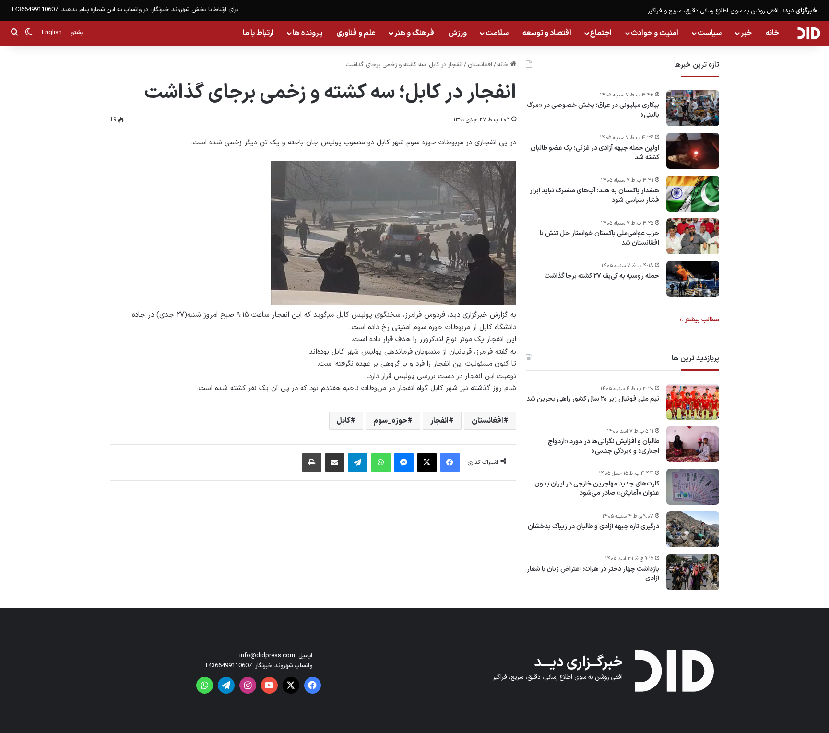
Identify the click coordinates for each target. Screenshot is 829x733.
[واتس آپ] (381, 462)
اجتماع (601, 33)
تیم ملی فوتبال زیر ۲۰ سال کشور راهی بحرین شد (592, 399)
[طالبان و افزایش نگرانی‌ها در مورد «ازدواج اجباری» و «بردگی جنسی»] (692, 444)
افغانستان (480, 65)
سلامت (497, 33)
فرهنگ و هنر (414, 33)
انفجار (439, 420)
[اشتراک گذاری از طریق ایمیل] (334, 462)
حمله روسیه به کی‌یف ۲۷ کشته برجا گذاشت (602, 276)
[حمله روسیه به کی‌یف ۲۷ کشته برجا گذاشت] (692, 279)
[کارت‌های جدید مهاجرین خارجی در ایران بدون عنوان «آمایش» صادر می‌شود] (692, 487)
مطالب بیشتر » (699, 320)
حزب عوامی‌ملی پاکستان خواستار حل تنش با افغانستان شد (599, 238)
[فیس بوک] (450, 462)
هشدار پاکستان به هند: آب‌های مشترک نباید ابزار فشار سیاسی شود (594, 195)
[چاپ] (311, 462)
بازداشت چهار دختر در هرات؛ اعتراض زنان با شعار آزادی (593, 574)
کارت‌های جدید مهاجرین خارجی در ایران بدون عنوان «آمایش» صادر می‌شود (596, 488)
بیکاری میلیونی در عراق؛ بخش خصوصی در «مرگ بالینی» (593, 110)
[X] (427, 462)
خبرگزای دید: (799, 11)
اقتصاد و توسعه (546, 33)
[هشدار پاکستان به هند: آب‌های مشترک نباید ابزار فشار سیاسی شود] (692, 194)
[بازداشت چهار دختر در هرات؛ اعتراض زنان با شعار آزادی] (692, 572)
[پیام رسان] (404, 462)
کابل (343, 420)
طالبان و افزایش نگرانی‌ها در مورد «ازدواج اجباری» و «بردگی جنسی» (603, 446)
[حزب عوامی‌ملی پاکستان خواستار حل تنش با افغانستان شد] (692, 236)
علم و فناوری (356, 33)
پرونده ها (307, 33)
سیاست (710, 33)
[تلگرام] (357, 462)
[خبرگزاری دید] (808, 33)
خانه (772, 33)
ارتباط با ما (258, 33)
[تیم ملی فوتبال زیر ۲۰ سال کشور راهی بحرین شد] (692, 402)
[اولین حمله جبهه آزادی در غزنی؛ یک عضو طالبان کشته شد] (692, 151)
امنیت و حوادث (654, 33)
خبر (746, 33)
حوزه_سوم (390, 420)
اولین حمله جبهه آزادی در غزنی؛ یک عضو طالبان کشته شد (595, 152)
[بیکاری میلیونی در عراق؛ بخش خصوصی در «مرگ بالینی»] (692, 108)
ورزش (457, 33)
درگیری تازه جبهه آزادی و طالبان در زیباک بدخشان (593, 527)
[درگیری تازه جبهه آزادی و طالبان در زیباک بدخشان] (692, 529)
